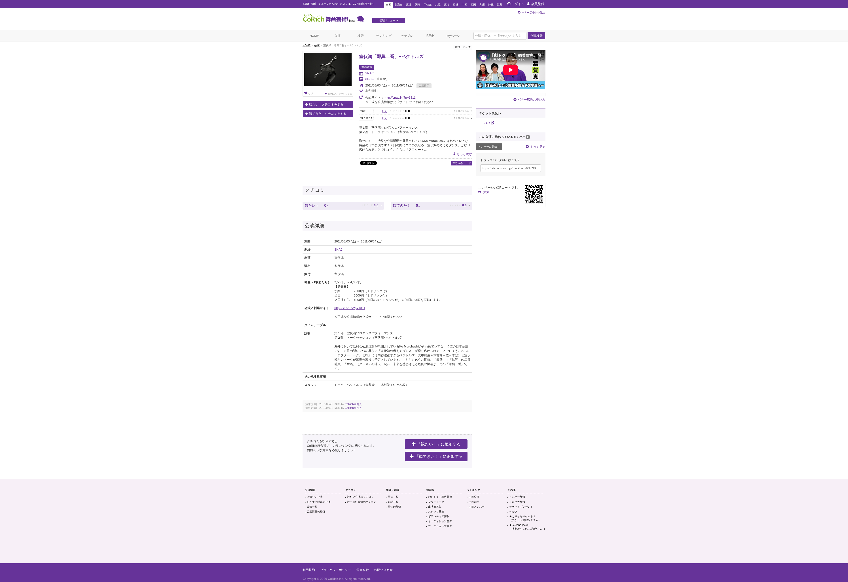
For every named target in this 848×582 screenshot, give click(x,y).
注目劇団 (474, 501)
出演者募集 (434, 506)
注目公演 (474, 496)
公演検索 (536, 36)
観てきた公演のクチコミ (361, 501)
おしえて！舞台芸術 (440, 496)
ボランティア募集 (438, 516)
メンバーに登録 (487, 146)
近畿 (455, 4)
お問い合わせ (383, 570)
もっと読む (464, 154)
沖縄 (491, 4)
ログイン (517, 4)
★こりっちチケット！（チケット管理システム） (525, 518)
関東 (417, 4)
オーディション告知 (440, 521)
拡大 (486, 192)
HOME (314, 36)
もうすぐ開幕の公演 (319, 501)
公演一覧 (312, 506)
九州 (482, 4)
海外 (499, 4)
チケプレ (407, 36)
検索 (361, 36)
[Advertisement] (424, 549)
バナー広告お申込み (533, 12)
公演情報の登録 (316, 511)
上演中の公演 (315, 496)
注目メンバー (477, 506)
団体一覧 (393, 496)
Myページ (453, 36)
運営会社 (362, 570)
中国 (464, 4)
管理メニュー (387, 20)
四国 (473, 4)
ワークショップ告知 (440, 526)
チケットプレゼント (521, 506)
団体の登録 (394, 506)
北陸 (438, 4)
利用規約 (309, 570)
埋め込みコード (461, 163)
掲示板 (430, 36)
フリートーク (436, 501)
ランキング (384, 36)
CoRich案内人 (353, 404)
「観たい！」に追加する (439, 444)
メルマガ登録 (517, 501)
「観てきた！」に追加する (439, 456)
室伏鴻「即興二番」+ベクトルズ (391, 56)
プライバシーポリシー (335, 570)
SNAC (369, 73)
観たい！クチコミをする (326, 104)
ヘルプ (513, 511)
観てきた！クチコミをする (327, 113)
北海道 (399, 4)
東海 (446, 4)
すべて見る (537, 146)
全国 (388, 4)
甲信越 (428, 4)
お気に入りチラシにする (340, 93)
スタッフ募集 (436, 511)
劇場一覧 (393, 501)
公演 (337, 36)
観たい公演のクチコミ (360, 496)
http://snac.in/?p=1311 (400, 97)
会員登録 (537, 4)
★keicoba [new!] (527, 527)
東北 (408, 4)
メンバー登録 (517, 496)
